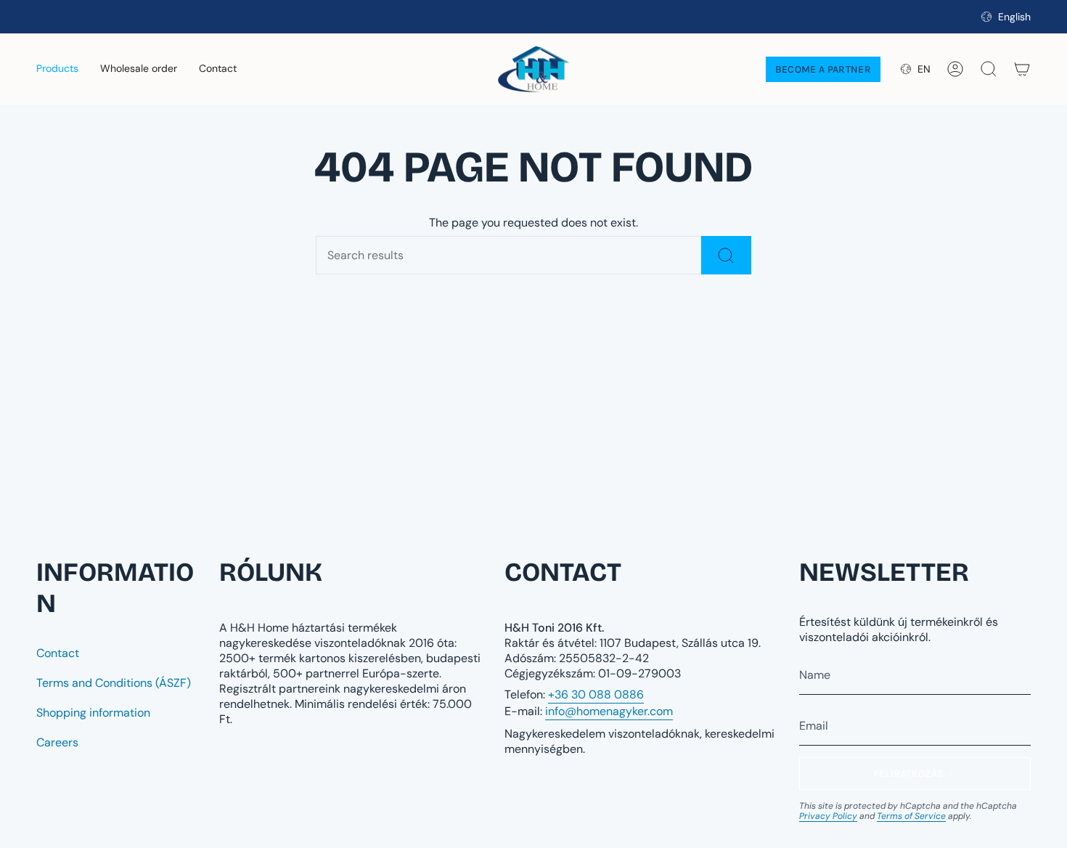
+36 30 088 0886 (596, 694)
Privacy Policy (828, 816)
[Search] (726, 255)
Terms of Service (911, 816)
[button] (57, 69)
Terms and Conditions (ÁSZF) (113, 682)
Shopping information (93, 712)
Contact (57, 653)
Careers (57, 742)
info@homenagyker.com (609, 711)
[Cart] (1022, 69)
